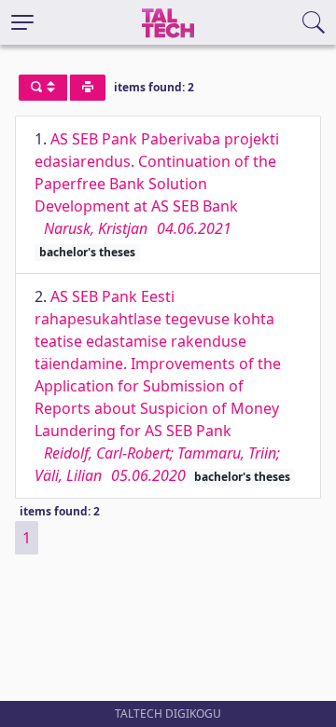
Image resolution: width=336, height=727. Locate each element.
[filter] (43, 88)
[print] (87, 88)
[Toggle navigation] (22, 22)
